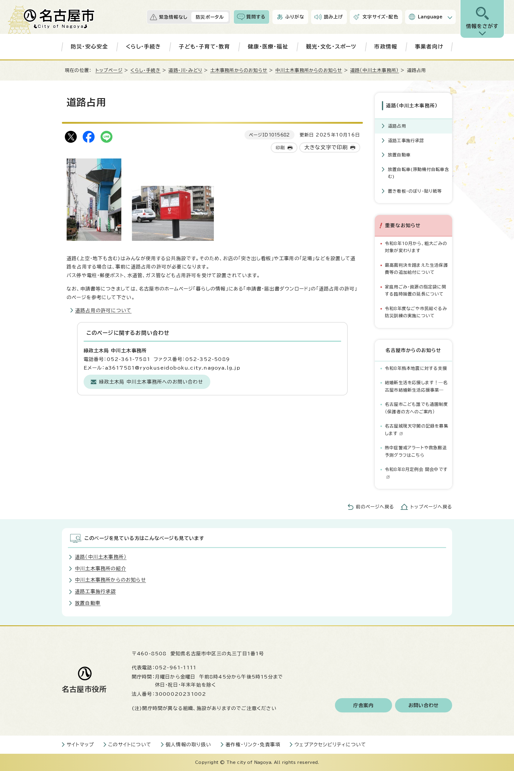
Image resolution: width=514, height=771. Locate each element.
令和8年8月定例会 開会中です (416, 469)
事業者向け (429, 46)
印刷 (280, 147)
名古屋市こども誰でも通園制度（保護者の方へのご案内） (416, 408)
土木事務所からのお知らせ (238, 70)
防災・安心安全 (89, 46)
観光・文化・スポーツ (331, 46)
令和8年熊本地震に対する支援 (416, 368)
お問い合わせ (423, 705)
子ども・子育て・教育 (204, 46)
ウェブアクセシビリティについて (330, 744)
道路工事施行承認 (406, 140)
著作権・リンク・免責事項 (252, 744)
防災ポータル (210, 17)
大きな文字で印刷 (326, 147)
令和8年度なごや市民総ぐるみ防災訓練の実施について (416, 312)
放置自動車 (399, 155)
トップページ (109, 70)
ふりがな (294, 17)
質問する (256, 17)
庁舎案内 (363, 705)
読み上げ (333, 17)
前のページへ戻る (375, 507)
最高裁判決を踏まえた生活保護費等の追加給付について (416, 268)
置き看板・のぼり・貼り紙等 (415, 191)
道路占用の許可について (103, 310)
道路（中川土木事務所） (374, 70)
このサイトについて (129, 744)
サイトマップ (80, 744)
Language (430, 17)
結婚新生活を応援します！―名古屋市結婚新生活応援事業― (416, 386)
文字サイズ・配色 (380, 17)
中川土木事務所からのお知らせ (308, 70)
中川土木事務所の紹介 (100, 568)
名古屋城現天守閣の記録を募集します (416, 429)
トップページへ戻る (431, 507)
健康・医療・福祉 (268, 46)
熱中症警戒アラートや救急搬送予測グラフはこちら (416, 451)
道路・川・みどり (185, 70)
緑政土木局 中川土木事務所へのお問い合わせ (151, 381)
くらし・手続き (143, 46)
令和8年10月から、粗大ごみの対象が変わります (416, 247)
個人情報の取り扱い (188, 744)
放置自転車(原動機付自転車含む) (418, 173)
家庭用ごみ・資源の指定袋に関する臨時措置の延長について (415, 290)
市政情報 (385, 46)
